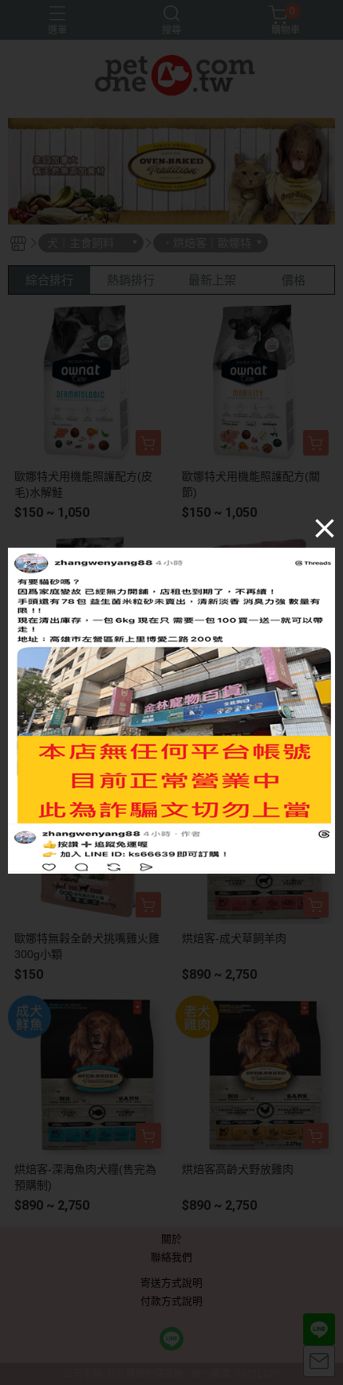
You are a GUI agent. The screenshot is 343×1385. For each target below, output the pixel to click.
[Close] (325, 527)
